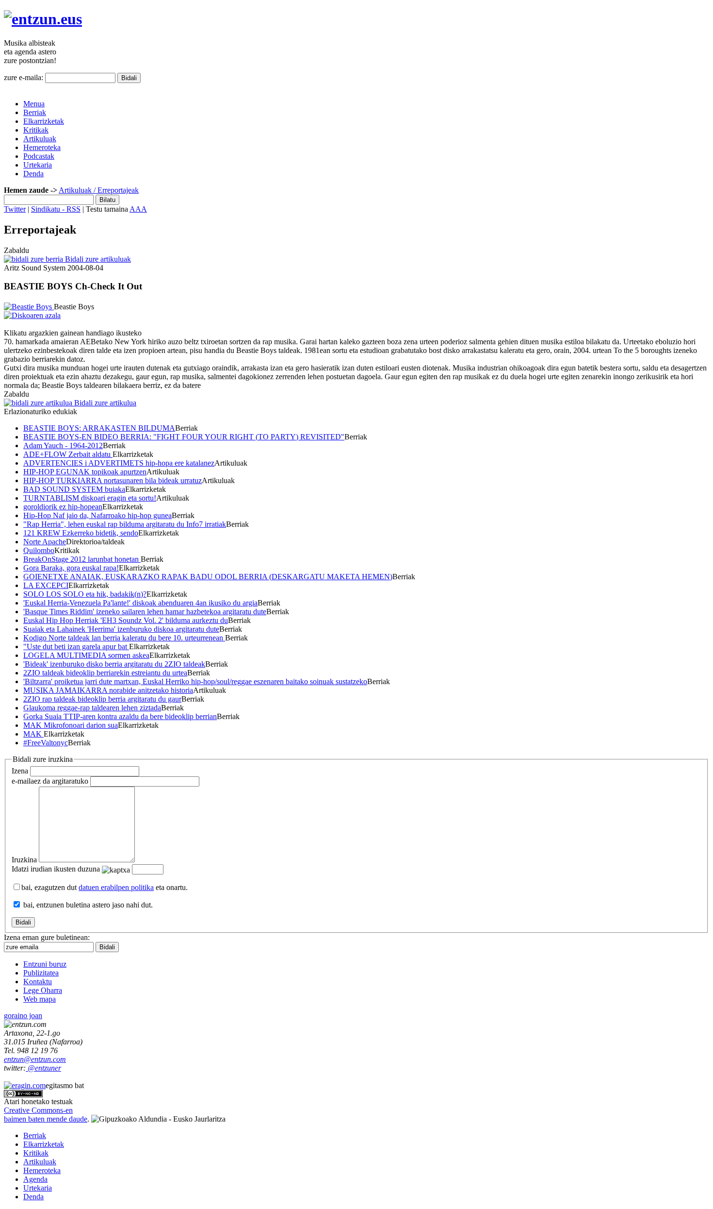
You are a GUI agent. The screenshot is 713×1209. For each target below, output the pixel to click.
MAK (33, 734)
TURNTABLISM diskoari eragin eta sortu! (89, 498)
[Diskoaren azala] (32, 315)
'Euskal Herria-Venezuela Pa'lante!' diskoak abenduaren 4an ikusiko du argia (140, 603)
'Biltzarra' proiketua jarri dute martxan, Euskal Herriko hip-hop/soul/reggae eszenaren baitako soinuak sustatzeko (195, 681)
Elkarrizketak (43, 121)
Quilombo (38, 550)
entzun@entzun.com (35, 1059)
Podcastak (38, 156)
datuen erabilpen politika (116, 887)
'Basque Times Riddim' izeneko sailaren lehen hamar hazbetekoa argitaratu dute (144, 611)
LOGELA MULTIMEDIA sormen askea (86, 655)
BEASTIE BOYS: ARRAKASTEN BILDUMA (99, 428)
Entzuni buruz (44, 964)
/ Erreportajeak (115, 190)
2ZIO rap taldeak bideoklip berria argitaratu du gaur (102, 699)
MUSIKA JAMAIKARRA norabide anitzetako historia (108, 690)
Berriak (34, 112)
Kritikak (36, 130)
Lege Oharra (42, 990)
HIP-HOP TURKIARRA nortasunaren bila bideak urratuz (112, 480)
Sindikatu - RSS (56, 209)
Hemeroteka (42, 147)
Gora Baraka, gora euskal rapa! (71, 568)
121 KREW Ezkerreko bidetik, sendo (80, 533)
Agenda (35, 1179)
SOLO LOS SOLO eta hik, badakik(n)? (84, 594)
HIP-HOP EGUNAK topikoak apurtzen (84, 472)
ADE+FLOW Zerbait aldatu (68, 454)
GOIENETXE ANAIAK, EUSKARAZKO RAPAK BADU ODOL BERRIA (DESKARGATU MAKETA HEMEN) (207, 576)
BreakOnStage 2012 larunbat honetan (82, 559)
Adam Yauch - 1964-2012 (63, 445)
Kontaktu (37, 981)
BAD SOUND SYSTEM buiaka (74, 489)
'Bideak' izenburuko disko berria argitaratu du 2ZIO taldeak (114, 664)
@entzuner (43, 1068)
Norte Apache (44, 541)
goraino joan (23, 1015)
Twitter (15, 209)
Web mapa (39, 999)
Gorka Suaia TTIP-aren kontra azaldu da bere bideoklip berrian (120, 716)
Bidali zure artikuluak (97, 259)
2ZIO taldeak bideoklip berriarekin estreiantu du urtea (105, 673)
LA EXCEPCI (45, 585)
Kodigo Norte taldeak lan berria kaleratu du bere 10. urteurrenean (124, 638)
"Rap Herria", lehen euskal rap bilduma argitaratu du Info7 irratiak (124, 524)
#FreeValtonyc (45, 743)
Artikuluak (39, 138)
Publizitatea (41, 973)
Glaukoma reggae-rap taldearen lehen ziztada (92, 708)
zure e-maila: (23, 77)
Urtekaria (37, 165)
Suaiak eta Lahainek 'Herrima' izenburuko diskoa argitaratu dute (121, 629)
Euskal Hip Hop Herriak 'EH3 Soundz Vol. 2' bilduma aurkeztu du (125, 620)
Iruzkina (24, 860)
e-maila (50, 781)
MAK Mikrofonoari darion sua (70, 725)
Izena (20, 771)
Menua (34, 104)
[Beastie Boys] (29, 306)
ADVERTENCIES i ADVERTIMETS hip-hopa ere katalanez (118, 463)
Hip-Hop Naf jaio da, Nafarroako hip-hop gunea (97, 515)
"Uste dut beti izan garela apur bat (76, 646)
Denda (33, 173)
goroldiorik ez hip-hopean (62, 507)
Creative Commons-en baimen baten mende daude (45, 1114)
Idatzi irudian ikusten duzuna (56, 869)
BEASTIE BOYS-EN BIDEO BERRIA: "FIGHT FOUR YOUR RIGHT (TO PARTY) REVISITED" (183, 437)
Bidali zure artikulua (104, 403)
